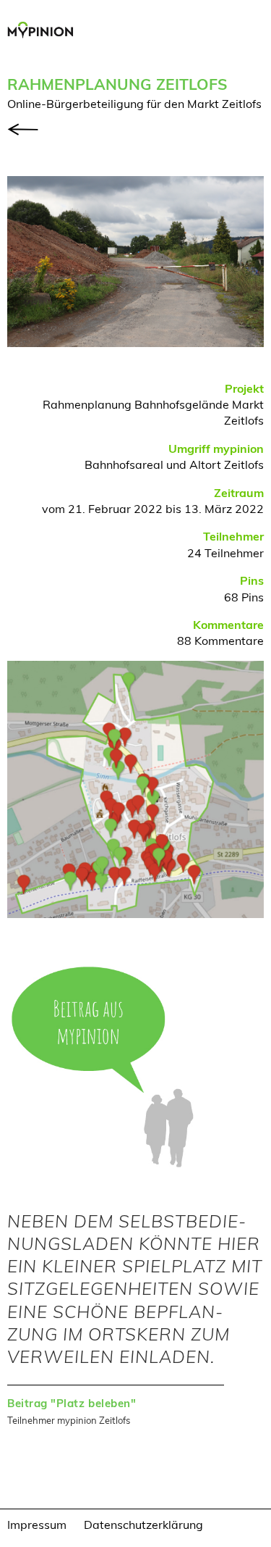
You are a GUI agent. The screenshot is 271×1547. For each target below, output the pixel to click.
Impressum (36, 1524)
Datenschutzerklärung (143, 1524)
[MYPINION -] (44, 32)
